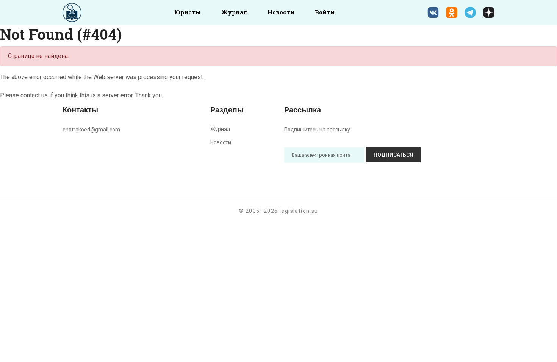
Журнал (234, 12)
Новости (281, 12)
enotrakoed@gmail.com (91, 129)
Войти (325, 12)
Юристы (187, 12)
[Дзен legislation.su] (488, 12)
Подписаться (393, 155)
